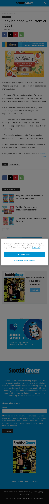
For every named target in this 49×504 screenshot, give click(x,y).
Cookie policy (36, 248)
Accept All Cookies (24, 254)
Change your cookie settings (24, 260)
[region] (24, 252)
